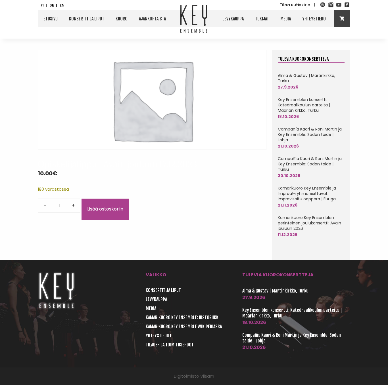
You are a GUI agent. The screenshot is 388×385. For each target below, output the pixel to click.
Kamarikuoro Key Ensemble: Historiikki (183, 317)
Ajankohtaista (152, 19)
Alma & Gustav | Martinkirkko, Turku (306, 78)
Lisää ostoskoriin (105, 209)
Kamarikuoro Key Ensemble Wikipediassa (184, 326)
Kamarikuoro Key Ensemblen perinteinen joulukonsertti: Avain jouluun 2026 (309, 223)
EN (62, 5)
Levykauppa (233, 19)
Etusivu (50, 19)
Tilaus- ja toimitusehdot (170, 345)
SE (51, 5)
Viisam (207, 376)
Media (285, 19)
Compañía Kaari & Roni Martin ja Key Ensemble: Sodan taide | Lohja (310, 134)
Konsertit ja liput (86, 19)
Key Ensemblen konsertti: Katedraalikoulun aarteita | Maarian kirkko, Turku (304, 105)
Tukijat (262, 19)
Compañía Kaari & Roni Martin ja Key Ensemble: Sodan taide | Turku (310, 164)
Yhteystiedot (315, 19)
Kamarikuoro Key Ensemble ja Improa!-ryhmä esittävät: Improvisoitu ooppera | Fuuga (307, 193)
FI (42, 5)
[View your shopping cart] (342, 18)
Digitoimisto (186, 376)
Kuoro (122, 19)
